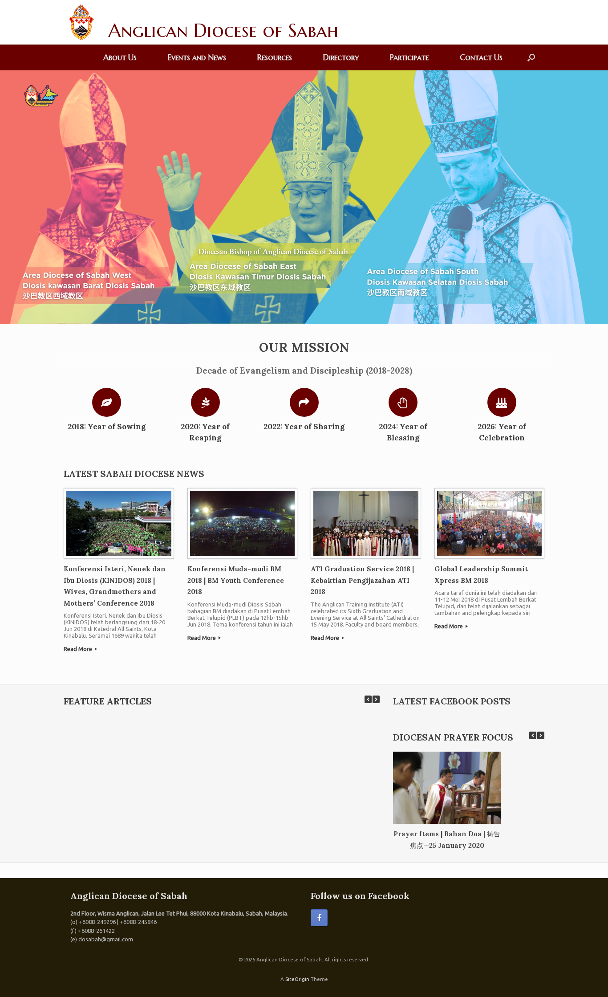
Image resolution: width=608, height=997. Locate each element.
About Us (120, 57)
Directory (341, 57)
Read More (78, 649)
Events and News (197, 57)
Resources (274, 57)
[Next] (376, 699)
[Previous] (368, 699)
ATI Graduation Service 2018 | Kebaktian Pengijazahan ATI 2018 (362, 580)
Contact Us (481, 57)
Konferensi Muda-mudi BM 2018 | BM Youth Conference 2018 (235, 580)
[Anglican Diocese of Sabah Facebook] (319, 917)
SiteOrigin (297, 979)
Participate (409, 57)
